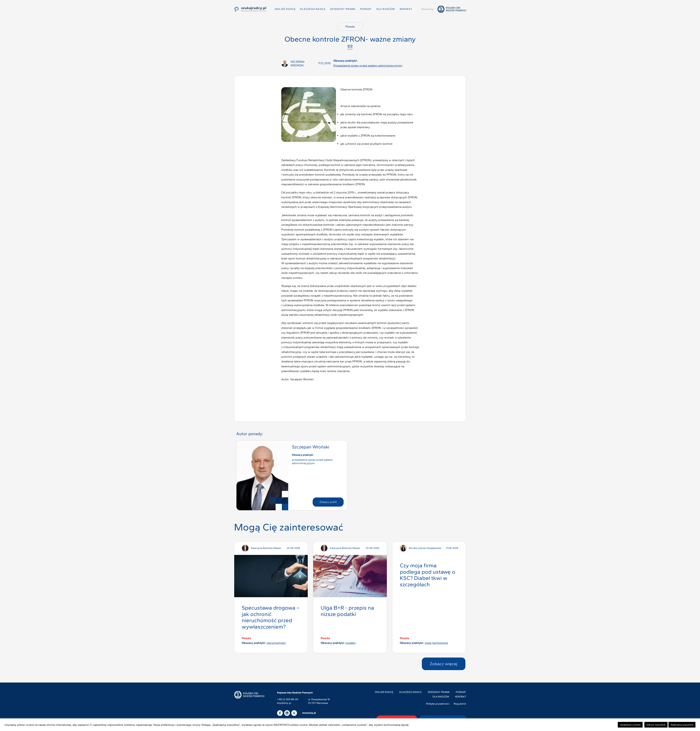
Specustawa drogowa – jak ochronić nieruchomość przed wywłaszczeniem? (271, 617)
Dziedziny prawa (342, 9)
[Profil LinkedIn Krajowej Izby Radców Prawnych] (287, 713)
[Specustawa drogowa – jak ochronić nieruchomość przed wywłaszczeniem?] (271, 576)
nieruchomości (276, 643)
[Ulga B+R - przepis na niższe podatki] (350, 576)
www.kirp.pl (309, 712)
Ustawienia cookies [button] (630, 724)
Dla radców (385, 9)
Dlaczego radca (313, 9)
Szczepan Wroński (310, 447)
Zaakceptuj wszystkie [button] (682, 724)
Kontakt (406, 9)
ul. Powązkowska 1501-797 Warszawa (319, 701)
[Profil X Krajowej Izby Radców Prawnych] (294, 713)
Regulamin (460, 703)
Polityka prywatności (437, 703)
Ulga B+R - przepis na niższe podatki (347, 610)
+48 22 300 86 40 (287, 699)
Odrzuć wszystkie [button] (656, 724)
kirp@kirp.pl (284, 703)
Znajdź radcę (285, 9)
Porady (366, 9)
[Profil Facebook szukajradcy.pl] (280, 713)
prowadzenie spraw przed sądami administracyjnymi (367, 65)
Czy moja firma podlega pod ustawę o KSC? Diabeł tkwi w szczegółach (427, 575)
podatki (350, 643)
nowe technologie (436, 643)
